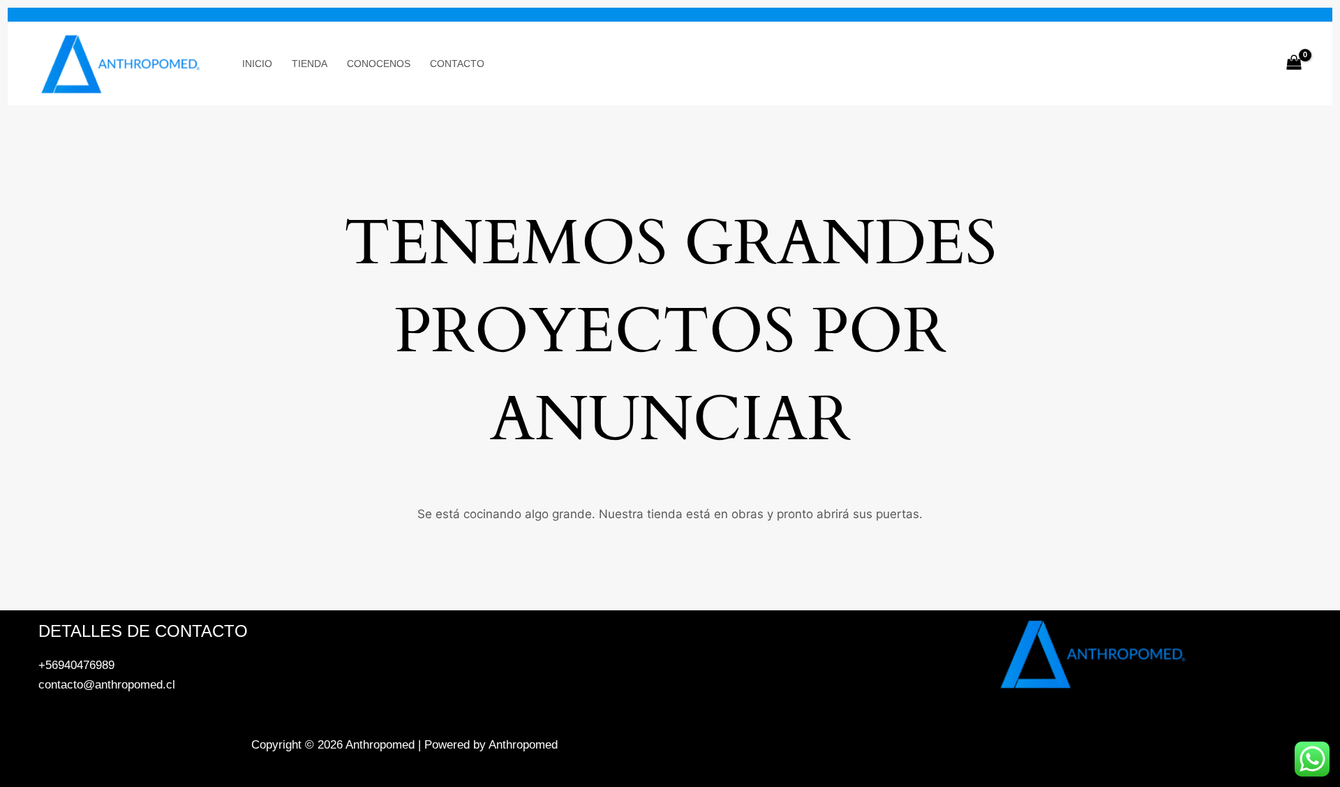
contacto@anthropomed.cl (106, 684)
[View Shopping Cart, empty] (1294, 64)
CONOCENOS (378, 63)
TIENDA (309, 63)
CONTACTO (457, 63)
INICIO (257, 63)
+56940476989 (76, 665)
